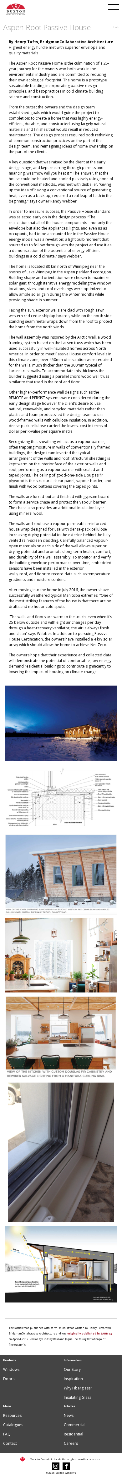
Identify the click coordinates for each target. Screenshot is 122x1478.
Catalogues (13, 1424)
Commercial (74, 1424)
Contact (10, 1443)
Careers (71, 1443)
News (69, 1415)
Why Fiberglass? (78, 1388)
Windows (11, 1369)
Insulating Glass (77, 1397)
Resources (12, 1415)
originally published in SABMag (89, 1333)
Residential (73, 1434)
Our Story (72, 1369)
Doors (8, 1378)
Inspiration (73, 1378)
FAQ (7, 1434)
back (116, 27)
